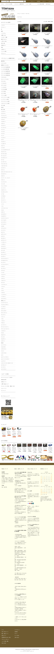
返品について (4, 635)
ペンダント (23, 13)
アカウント (33, 1)
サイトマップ (3, 390)
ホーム (19, 13)
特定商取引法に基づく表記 (6, 637)
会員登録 (38, 1)
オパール (27, 13)
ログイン (44, 1)
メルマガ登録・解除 (5, 641)
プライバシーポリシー (5, 639)
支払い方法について (5, 631)
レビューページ (3, 388)
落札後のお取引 (3, 379)
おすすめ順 (45, 21)
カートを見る (17, 635)
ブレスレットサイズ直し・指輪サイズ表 (7, 386)
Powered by (21, 651)
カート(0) (50, 1)
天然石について (3, 381)
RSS (2, 643)
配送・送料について (5, 633)
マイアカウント (17, 629)
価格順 (49, 21)
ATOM (5, 643)
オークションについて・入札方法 (6, 377)
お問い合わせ (17, 637)
